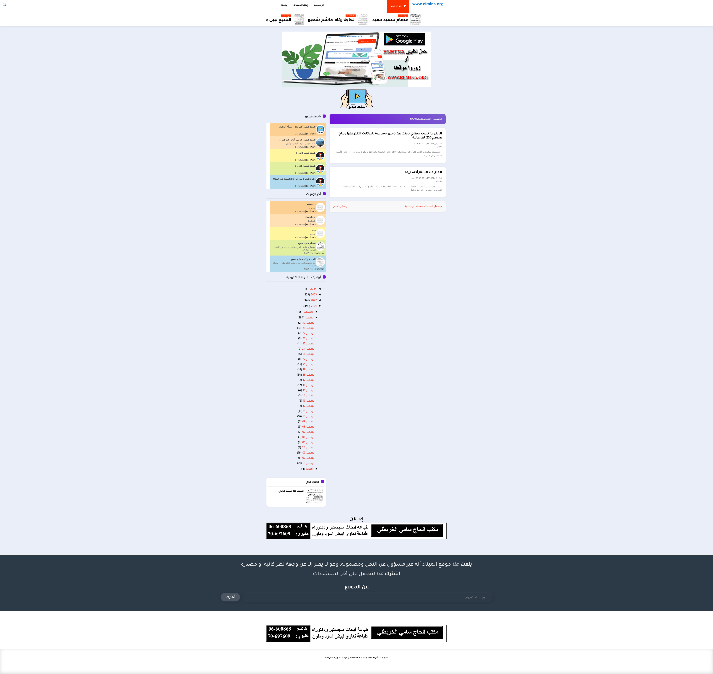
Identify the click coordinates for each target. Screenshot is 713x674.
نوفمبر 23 (308, 354)
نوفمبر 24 (307, 349)
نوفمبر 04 (307, 447)
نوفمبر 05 (308, 442)
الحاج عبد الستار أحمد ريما (423, 172)
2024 (313, 289)
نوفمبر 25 (308, 344)
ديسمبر (308, 312)
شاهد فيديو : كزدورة (305, 165)
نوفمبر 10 (308, 416)
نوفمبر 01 (308, 463)
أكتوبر (309, 469)
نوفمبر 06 (308, 437)
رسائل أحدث (434, 206)
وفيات (382, 15)
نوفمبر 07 (308, 432)
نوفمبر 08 (308, 427)
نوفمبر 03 (308, 453)
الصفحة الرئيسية (415, 206)
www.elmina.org (358, 658)
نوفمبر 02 (308, 458)
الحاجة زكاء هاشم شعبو (363, 20)
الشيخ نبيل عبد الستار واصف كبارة (288, 20)
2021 (313, 306)
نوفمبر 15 (308, 390)
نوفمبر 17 (308, 380)
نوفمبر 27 (308, 333)
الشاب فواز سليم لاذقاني (291, 491)
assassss (311, 204)
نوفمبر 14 (308, 396)
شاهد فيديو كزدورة (306, 152)
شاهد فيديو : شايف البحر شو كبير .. (297, 139)
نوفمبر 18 (308, 375)
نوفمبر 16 (308, 385)
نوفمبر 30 (308, 323)
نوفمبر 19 (308, 370)
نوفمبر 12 (308, 406)
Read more (311, 133)
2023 (313, 295)
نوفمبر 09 (308, 422)
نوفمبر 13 (308, 401)
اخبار (440, 147)
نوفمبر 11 (308, 411)
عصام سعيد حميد (421, 20)
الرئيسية (437, 119)
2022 (313, 300)
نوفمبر (309, 318)
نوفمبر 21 (308, 364)
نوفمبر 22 (308, 359)
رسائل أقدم (340, 206)
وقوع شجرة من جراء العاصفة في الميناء (294, 178)
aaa (314, 230)
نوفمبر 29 (308, 328)
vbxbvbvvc (310, 217)
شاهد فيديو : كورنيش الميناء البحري (297, 126)
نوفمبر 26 (308, 338)
